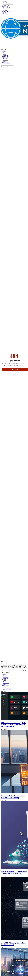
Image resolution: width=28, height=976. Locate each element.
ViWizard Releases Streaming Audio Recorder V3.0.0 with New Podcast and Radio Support (13, 724)
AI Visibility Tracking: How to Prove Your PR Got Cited (13, 944)
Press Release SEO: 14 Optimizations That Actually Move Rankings (14, 872)
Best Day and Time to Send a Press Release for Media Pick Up (13, 797)
